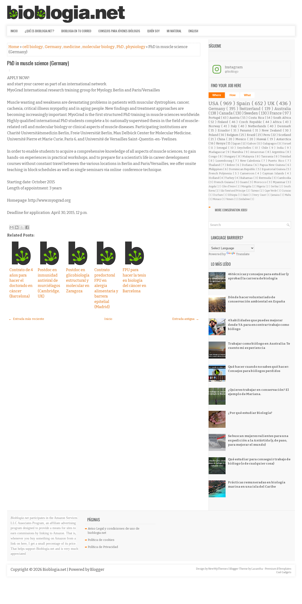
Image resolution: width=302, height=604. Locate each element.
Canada (226, 113)
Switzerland (250, 108)
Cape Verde (270, 190)
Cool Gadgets (283, 572)
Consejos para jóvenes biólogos (119, 31)
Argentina (278, 152)
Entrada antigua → (185, 319)
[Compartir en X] (22, 227)
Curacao (286, 190)
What (247, 95)
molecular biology (98, 47)
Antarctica (283, 139)
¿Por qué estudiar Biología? (250, 413)
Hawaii (261, 139)
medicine (72, 47)
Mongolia (246, 186)
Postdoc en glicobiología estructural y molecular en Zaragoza (77, 280)
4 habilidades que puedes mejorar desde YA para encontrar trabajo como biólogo (258, 324)
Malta (288, 194)
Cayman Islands (273, 173)
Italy (234, 126)
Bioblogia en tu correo (76, 31)
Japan (237, 143)
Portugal (215, 117)
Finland (223, 122)
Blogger (97, 569)
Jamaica (275, 194)
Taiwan (255, 190)
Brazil (251, 135)
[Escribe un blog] (16, 227)
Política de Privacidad (103, 547)
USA (214, 103)
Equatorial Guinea (274, 169)
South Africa (282, 117)
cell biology (32, 47)
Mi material (174, 31)
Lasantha (257, 568)
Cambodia (284, 178)
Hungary (230, 156)
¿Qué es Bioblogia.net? (39, 31)
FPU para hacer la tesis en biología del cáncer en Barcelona (134, 280)
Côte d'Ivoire (229, 186)
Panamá (246, 130)
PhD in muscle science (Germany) (38, 63)
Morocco (260, 182)
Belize (230, 165)
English (193, 31)
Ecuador (224, 130)
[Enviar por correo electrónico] (11, 227)
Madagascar (217, 152)
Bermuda (265, 178)
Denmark (284, 126)
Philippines (216, 169)
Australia (282, 108)
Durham (218, 194)
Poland (214, 135)
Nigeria (261, 186)
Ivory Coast (259, 194)
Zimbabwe (244, 199)
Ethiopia (233, 194)
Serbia (275, 186)
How (232, 95)
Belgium (233, 135)
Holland (214, 178)
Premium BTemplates (278, 568)
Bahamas (246, 178)
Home (14, 47)
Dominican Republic (242, 169)
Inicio (14, 31)
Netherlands (258, 126)
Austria (234, 117)
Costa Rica (256, 117)
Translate (243, 254)
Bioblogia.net (55, 569)
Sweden (251, 113)
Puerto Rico (276, 160)
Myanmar (279, 182)
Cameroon (248, 173)
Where (216, 95)
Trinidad (285, 156)
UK (272, 103)
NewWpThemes (218, 568)
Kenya (221, 143)
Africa (278, 122)
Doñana (247, 165)
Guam (244, 182)
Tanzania (267, 156)
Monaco (217, 199)
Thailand (215, 165)
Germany (53, 47)
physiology (136, 47)
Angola (213, 186)
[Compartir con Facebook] (27, 227)
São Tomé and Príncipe (233, 190)
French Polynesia (221, 173)
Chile (265, 147)
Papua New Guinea (272, 165)
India (281, 147)
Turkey (230, 178)
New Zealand (272, 130)
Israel (287, 143)
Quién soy (153, 31)
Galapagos (270, 143)
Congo (213, 156)
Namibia (238, 152)
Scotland (284, 135)
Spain (244, 103)
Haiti (246, 194)
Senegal (222, 147)
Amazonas (257, 152)
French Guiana (224, 182)
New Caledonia (250, 160)
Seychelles (244, 147)
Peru (267, 135)
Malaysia (248, 156)
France (276, 113)
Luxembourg (224, 160)
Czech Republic (251, 122)
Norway (215, 126)
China (221, 139)
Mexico (241, 139)
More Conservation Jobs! (231, 210)
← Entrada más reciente (26, 319)
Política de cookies (101, 540)
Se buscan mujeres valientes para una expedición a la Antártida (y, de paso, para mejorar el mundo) (258, 440)
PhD (120, 47)
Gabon (251, 143)
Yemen (230, 199)
